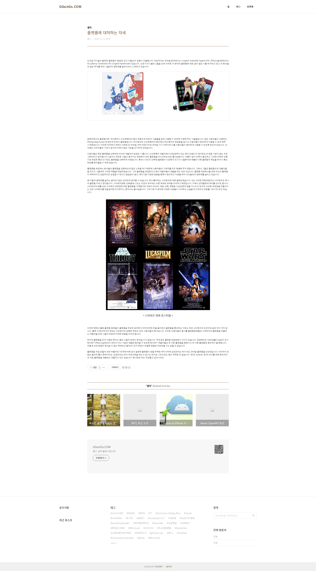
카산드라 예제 (188, 518)
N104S (131, 513)
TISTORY (159, 566)
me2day (182, 533)
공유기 (141, 518)
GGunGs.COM (70, 6)
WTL (170, 533)
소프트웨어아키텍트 (121, 533)
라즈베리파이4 (141, 523)
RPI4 (142, 513)
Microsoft (155, 537)
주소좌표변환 (164, 528)
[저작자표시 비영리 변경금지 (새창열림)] (126, 367)
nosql (188, 513)
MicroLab (135, 528)
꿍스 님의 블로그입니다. (104, 451)
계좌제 (173, 518)
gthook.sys (157, 533)
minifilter (117, 518)
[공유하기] (100, 367)
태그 (238, 6)
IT (151, 513)
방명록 (250, 6)
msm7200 (117, 513)
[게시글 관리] (104, 367)
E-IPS (130, 518)
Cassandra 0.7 (157, 518)
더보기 (113, 543)
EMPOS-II (141, 533)
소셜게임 (172, 523)
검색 (253, 515)
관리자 (169, 566)
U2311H (149, 528)
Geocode (158, 523)
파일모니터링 (118, 528)
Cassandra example (123, 537)
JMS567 (186, 523)
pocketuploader (121, 523)
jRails (142, 537)
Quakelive (181, 528)
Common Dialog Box (168, 513)
